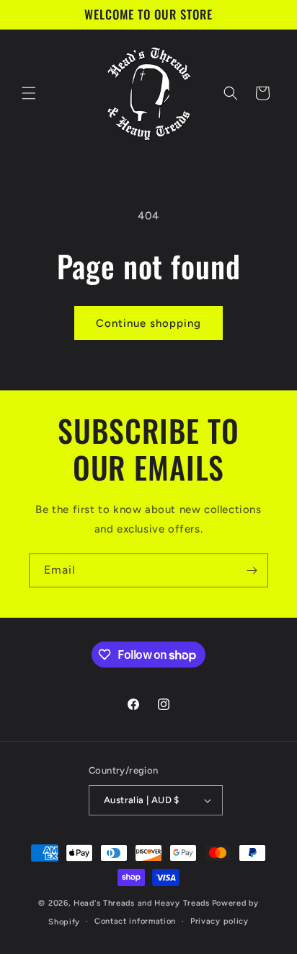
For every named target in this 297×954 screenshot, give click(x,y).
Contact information (135, 921)
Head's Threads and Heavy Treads (142, 903)
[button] (29, 93)
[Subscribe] (251, 570)
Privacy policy (219, 921)
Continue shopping (148, 323)
